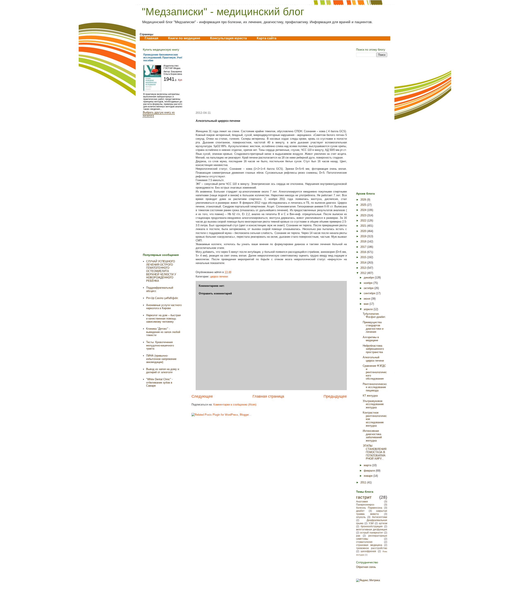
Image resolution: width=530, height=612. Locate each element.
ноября (368, 282)
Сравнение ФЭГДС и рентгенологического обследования (375, 372)
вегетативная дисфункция (371, 529)
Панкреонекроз (365, 504)
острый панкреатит (371, 532)
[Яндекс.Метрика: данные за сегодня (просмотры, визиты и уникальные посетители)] (368, 580)
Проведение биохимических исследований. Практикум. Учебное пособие (165, 57)
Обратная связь (366, 566)
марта (368, 465)
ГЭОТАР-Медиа (172, 68)
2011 (363, 482)
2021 (363, 225)
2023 (363, 215)
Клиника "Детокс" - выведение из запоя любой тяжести (163, 332)
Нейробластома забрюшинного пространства (373, 349)
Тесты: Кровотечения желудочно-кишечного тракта (160, 345)
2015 (363, 257)
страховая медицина (369, 545)
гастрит (364, 497)
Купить (182, 80)
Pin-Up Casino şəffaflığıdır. (162, 298)
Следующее (202, 396)
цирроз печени (219, 276)
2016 (363, 252)
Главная (151, 38)
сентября (370, 293)
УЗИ (371, 523)
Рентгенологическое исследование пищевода (375, 387)
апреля (368, 309)
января (368, 475)
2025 (363, 204)
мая (366, 303)
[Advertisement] (269, 76)
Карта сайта (266, 38)
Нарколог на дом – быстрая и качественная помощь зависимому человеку (163, 318)
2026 (363, 199)
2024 (363, 210)
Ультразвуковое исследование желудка (373, 404)
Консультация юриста (228, 38)
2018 (363, 241)
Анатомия (362, 501)
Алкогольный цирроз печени (373, 359)
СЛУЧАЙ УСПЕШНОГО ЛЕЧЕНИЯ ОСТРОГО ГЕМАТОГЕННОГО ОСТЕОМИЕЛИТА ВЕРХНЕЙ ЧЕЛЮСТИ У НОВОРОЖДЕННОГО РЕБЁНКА (161, 271)
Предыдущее (335, 396)
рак (358, 535)
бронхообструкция (372, 526)
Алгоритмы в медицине (371, 339)
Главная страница (268, 396)
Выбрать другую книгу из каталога (159, 114)
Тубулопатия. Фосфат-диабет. (374, 315)
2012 (363, 273)
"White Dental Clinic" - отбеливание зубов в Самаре (159, 382)
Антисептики (379, 517)
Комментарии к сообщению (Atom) (234, 404)
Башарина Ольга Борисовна (173, 72)
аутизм (383, 523)
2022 (363, 220)
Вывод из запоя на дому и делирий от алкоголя (162, 371)
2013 (363, 267)
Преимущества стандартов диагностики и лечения (373, 327)
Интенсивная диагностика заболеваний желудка (372, 435)
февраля (370, 470)
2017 (363, 246)
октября (369, 288)
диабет (360, 510)
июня (367, 298)
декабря (369, 277)
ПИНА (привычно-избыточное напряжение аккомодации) (161, 359)
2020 (363, 231)
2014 (363, 262)
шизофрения (368, 551)
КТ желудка (370, 395)
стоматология (364, 542)
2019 (363, 236)
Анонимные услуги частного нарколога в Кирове (164, 307)
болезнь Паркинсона (369, 507)
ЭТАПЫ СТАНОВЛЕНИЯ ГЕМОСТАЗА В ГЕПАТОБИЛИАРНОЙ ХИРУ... (374, 452)
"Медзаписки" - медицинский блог (223, 11)
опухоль (361, 517)
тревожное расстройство (371, 548)
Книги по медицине (184, 38)
